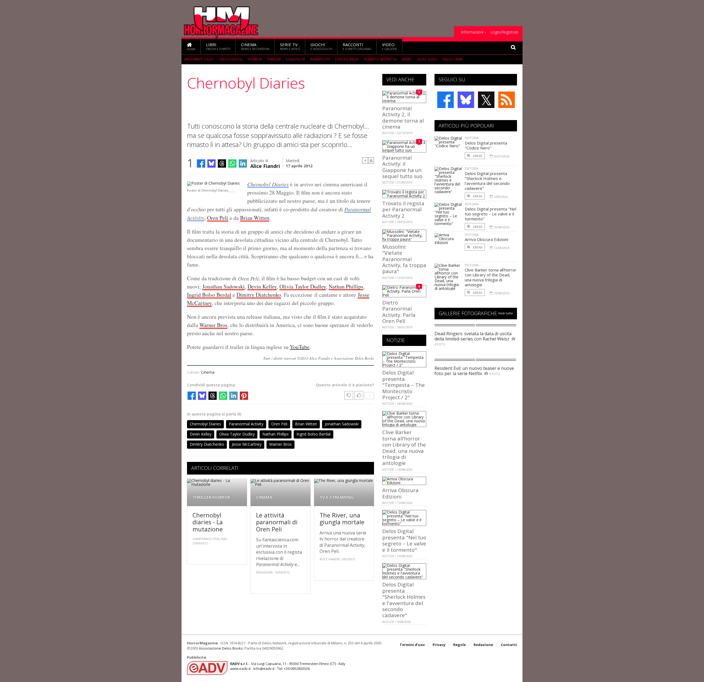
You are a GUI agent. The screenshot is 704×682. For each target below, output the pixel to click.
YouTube (299, 347)
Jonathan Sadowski (223, 286)
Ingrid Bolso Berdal (209, 294)
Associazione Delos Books (221, 648)
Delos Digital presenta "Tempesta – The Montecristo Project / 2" (403, 385)
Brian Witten (254, 217)
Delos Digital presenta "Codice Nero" (486, 145)
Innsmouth (320, 59)
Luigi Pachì (295, 59)
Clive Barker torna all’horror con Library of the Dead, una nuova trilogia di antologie (404, 447)
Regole (459, 644)
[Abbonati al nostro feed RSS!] (506, 99)
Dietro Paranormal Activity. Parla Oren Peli (399, 311)
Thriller (274, 59)
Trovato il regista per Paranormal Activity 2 (403, 209)
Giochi (321, 46)
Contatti (509, 644)
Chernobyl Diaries (268, 184)
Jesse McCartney (247, 444)
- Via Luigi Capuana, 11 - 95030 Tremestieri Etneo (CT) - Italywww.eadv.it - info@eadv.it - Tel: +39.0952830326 (287, 666)
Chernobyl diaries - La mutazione (208, 522)
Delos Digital (231, 59)
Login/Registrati (504, 32)
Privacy (439, 644)
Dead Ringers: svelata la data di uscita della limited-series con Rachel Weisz (473, 336)
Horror (255, 59)
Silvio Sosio (427, 59)
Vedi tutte (505, 313)
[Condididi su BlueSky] (211, 163)
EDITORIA (472, 137)
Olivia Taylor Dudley (302, 286)
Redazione (483, 644)
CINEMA (264, 497)
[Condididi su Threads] (222, 163)
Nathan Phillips (346, 286)
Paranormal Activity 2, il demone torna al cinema (403, 117)
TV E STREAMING (337, 497)
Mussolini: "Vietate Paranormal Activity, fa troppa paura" (404, 259)
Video (389, 46)
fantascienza (347, 59)
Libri (218, 46)
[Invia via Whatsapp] (232, 163)
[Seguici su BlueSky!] (466, 99)
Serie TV (290, 46)
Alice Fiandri (265, 165)
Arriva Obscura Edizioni (400, 493)
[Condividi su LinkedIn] (243, 163)
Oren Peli (217, 217)
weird (407, 59)
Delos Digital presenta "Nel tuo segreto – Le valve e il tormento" (404, 540)
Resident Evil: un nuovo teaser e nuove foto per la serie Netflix (474, 370)
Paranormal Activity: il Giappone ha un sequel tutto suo (402, 166)
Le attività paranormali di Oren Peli (277, 522)
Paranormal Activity (246, 423)
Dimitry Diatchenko (259, 294)
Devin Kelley (262, 286)
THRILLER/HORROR (211, 497)
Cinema (255, 46)
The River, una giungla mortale (342, 518)
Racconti (357, 46)
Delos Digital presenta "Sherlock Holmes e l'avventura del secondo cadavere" (403, 600)
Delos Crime (452, 59)
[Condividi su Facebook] (201, 163)
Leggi (477, 156)
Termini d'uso (412, 644)
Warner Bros (213, 325)
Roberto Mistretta (380, 59)
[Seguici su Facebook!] (445, 99)
